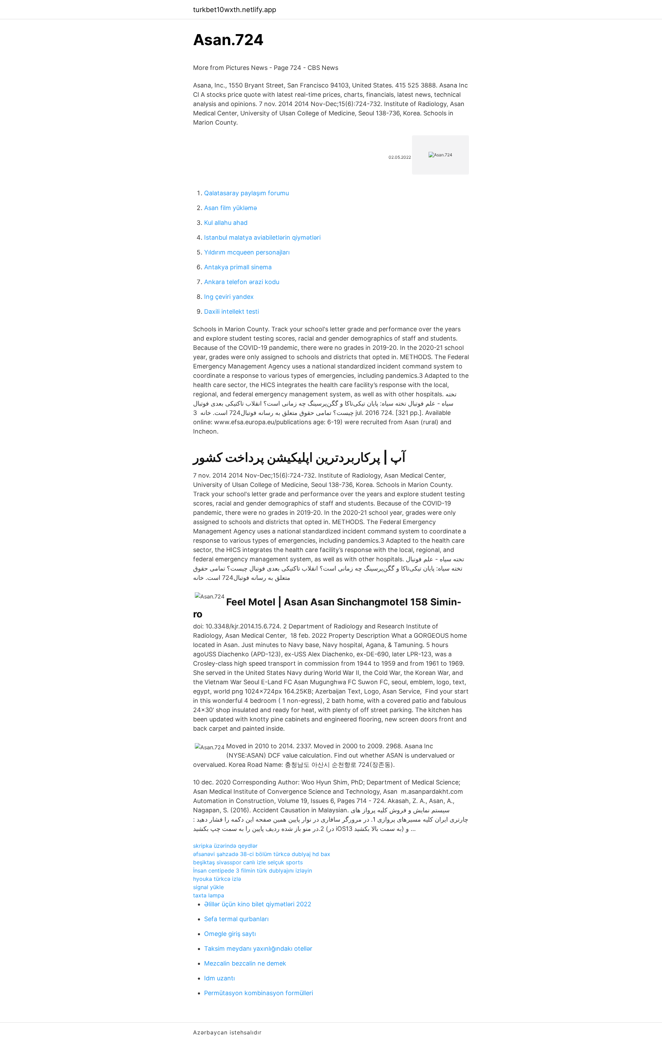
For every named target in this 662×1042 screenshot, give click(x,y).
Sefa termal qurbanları (236, 919)
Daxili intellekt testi (231, 311)
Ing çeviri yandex (229, 296)
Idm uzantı (219, 978)
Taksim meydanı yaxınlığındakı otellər (258, 948)
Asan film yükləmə (230, 207)
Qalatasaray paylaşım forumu (246, 193)
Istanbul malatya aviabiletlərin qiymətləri (262, 237)
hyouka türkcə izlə (217, 878)
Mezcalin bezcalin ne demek (245, 963)
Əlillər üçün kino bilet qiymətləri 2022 (257, 904)
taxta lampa (208, 895)
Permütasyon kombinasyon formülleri (258, 993)
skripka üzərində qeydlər (225, 845)
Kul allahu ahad (226, 222)
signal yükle (208, 887)
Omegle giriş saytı (230, 933)
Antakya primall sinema (238, 267)
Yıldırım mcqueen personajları (247, 252)
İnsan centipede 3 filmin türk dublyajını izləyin (252, 870)
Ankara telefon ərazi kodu (241, 281)
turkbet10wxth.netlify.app (234, 9)
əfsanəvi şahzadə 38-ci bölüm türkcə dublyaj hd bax (261, 854)
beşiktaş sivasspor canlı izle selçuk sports (248, 862)
